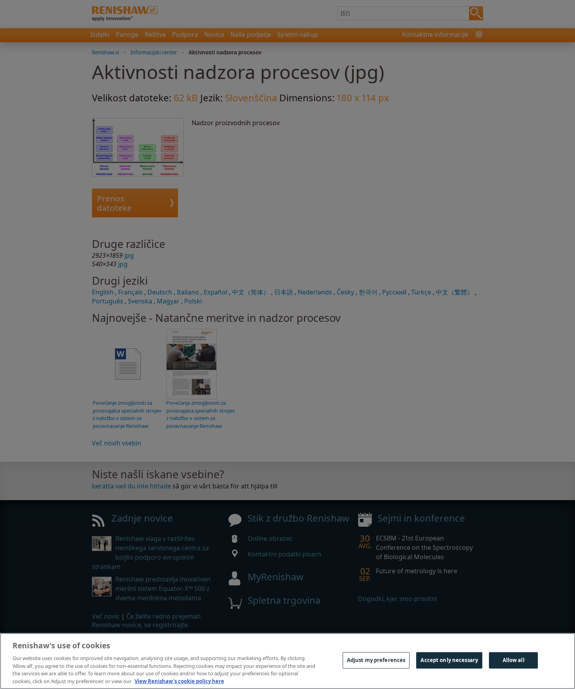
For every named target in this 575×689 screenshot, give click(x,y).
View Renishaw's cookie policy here (179, 680)
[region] (287, 661)
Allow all (514, 660)
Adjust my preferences (376, 660)
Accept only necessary (449, 660)
